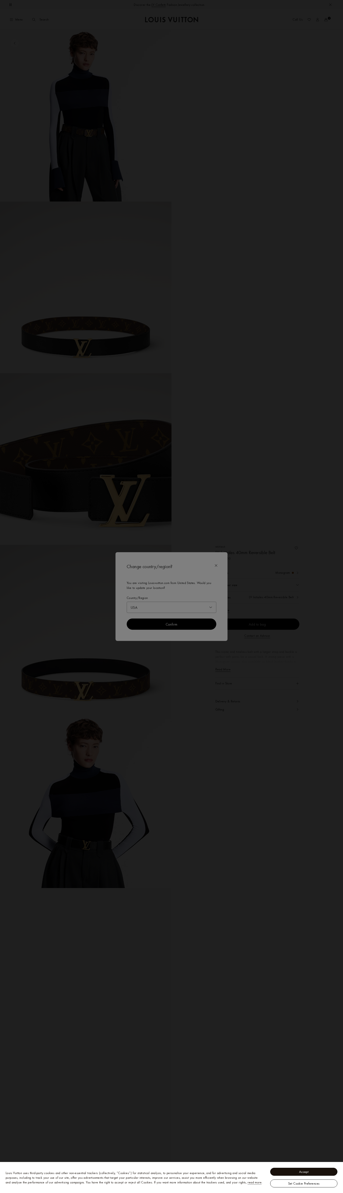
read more (255, 1182)
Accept (303, 1172)
